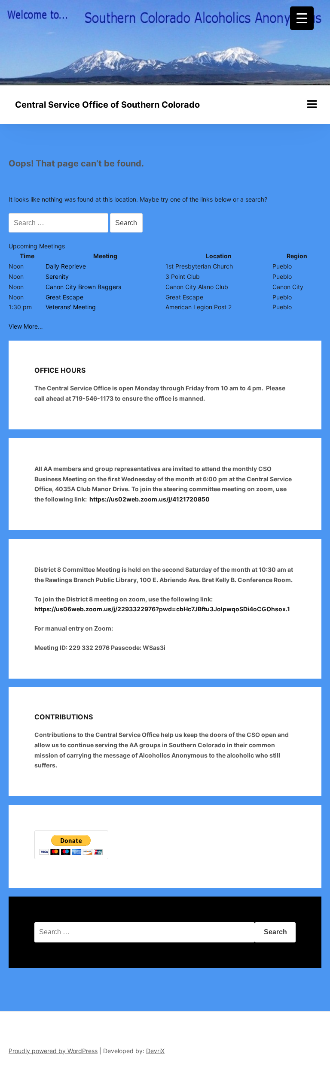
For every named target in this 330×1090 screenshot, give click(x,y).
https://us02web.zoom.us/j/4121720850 (149, 499)
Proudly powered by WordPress (53, 1050)
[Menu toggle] (312, 104)
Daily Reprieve (66, 266)
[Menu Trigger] (302, 18)
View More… (26, 326)
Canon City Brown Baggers (83, 286)
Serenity (57, 276)
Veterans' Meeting (71, 307)
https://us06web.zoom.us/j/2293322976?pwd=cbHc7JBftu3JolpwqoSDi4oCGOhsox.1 (162, 609)
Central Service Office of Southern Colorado (107, 105)
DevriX (155, 1050)
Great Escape (64, 297)
